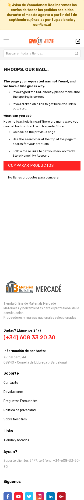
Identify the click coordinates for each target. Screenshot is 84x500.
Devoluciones (14, 392)
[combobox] (42, 53)
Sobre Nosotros (15, 419)
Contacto (11, 383)
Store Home (21, 155)
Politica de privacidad (20, 410)
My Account (40, 155)
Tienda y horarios (16, 440)
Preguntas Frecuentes (21, 401)
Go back (18, 132)
